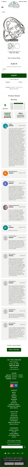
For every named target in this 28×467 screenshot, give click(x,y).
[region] (14, 29)
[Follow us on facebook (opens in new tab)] (16, 385)
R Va (10, 226)
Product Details (14, 96)
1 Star (12, 109)
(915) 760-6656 (14, 52)
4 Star (11, 104)
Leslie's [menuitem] (14, 437)
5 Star (11, 103)
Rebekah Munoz (13, 171)
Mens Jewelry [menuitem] (14, 408)
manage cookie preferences (15, 460)
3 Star (11, 106)
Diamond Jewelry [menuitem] (14, 404)
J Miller (10, 124)
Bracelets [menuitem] (14, 402)
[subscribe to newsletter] (25, 447)
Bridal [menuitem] (14, 392)
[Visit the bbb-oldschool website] (5, 453)
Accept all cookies (19, 463)
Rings (3, 12)
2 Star (11, 107)
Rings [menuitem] (14, 394)
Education (14, 415)
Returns (20, 82)
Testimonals (14, 420)
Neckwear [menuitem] (14, 399)
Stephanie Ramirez (14, 205)
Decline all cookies (9, 463)
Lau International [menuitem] (14, 435)
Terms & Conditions (14, 422)
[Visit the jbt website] (14, 453)
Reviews (14, 100)
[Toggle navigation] (2, 7)
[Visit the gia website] (9, 453)
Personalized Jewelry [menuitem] (14, 406)
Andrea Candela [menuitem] (14, 430)
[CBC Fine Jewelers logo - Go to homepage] (14, 4)
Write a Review (14, 349)
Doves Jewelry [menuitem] (14, 433)
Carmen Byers (13, 236)
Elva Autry (11, 181)
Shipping (8, 82)
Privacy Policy (14, 424)
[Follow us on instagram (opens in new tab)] (12, 385)
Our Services (14, 417)
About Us (14, 414)
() (24, 103)
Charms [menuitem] (14, 397)
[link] (23, 1)
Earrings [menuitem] (14, 396)
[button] (4, 1)
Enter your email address (14, 444)
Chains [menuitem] (14, 401)
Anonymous (12, 254)
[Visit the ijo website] (18, 453)
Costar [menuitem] (14, 431)
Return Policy (14, 419)
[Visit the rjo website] (22, 453)
